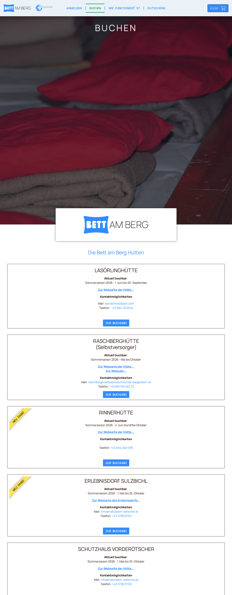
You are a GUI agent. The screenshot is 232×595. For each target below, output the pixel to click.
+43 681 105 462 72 (122, 386)
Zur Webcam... (116, 371)
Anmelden (74, 8)
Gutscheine (156, 8)
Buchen (95, 8)
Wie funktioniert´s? (124, 8)
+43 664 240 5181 (122, 448)
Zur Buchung (116, 323)
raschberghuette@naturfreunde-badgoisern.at (119, 382)
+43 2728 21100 (122, 516)
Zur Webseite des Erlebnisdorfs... (116, 500)
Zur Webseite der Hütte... (116, 290)
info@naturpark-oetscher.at (119, 511)
